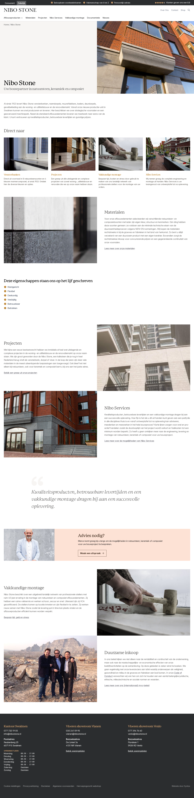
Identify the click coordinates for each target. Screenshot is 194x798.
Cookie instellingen (12, 786)
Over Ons (164, 10)
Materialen (30, 17)
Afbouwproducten (12, 17)
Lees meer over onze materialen (119, 248)
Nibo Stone (15, 24)
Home (6, 24)
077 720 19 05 (11, 730)
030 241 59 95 (73, 730)
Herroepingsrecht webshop (89, 786)
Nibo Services (56, 17)
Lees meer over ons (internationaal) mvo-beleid (126, 685)
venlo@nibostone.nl (137, 734)
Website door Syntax (181, 786)
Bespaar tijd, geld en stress (16, 617)
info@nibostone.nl (12, 734)
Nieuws (106, 17)
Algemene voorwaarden (63, 786)
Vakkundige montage (74, 17)
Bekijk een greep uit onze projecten (20, 372)
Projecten (42, 17)
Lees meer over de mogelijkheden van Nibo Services (129, 441)
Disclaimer (45, 786)
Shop (183, 10)
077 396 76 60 (135, 730)
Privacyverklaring (31, 786)
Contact (174, 10)
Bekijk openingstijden (75, 751)
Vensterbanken (12, 174)
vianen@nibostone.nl (76, 734)
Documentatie (93, 17)
